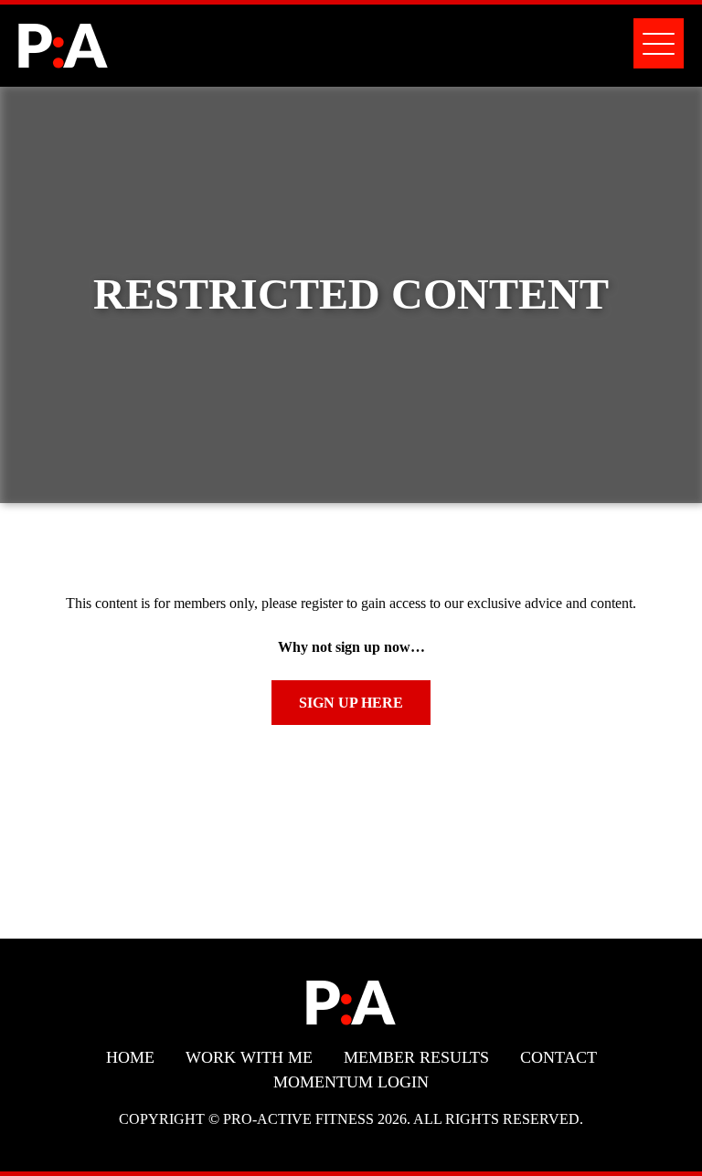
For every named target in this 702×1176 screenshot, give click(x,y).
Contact (558, 1057)
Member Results (416, 1057)
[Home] (63, 57)
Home (130, 1057)
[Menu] (658, 43)
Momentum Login (351, 1082)
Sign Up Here (351, 702)
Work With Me (249, 1057)
